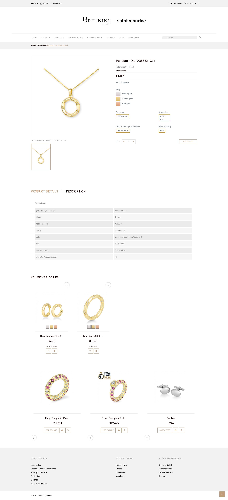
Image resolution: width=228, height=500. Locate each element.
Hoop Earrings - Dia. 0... (51, 336)
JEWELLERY (59, 37)
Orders (119, 469)
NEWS (34, 37)
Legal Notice (36, 465)
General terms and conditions (43, 469)
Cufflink (171, 418)
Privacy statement (39, 472)
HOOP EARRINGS (76, 37)
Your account (125, 458)
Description (76, 191)
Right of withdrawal (39, 483)
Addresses (120, 472)
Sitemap (34, 480)
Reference (120, 67)
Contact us (35, 476)
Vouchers (120, 476)
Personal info (121, 465)
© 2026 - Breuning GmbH (41, 495)
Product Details (44, 191)
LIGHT (121, 37)
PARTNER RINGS (94, 37)
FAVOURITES (133, 37)
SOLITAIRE (45, 37)
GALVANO (110, 37)
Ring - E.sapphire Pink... (57, 418)
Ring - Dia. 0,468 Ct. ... (93, 336)
